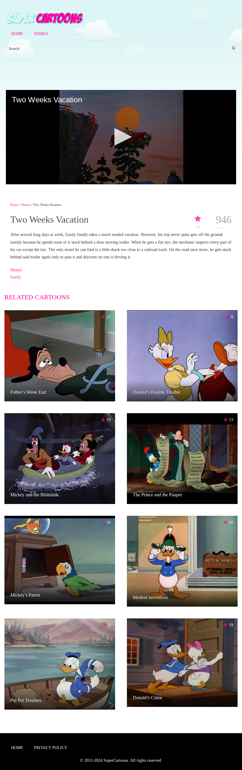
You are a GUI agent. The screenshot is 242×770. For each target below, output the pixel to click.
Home (17, 34)
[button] (121, 137)
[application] (121, 137)
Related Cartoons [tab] (37, 297)
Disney (26, 204)
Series (41, 34)
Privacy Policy (50, 748)
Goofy (15, 277)
